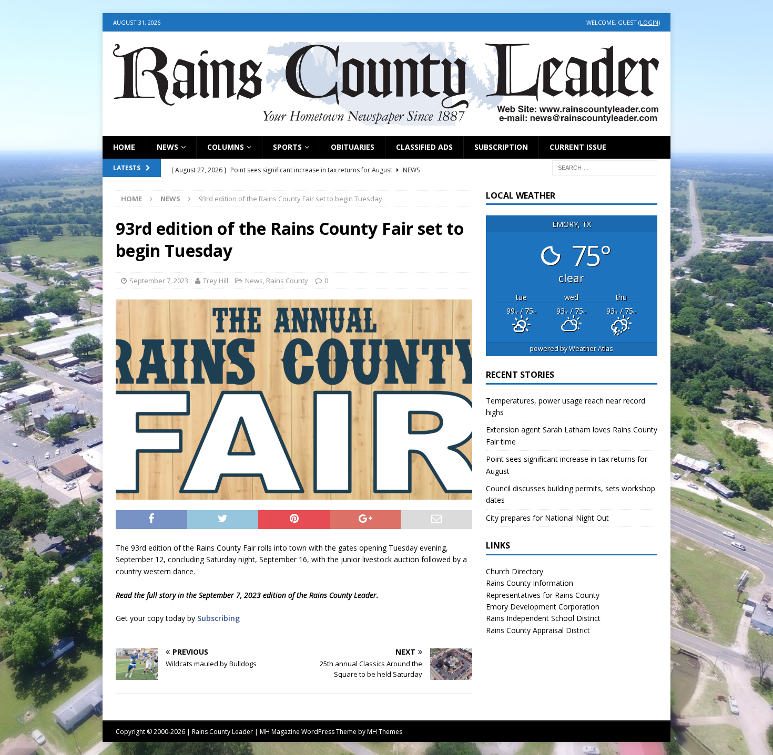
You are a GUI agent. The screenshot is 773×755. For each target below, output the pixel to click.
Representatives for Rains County (542, 595)
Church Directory (514, 571)
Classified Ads (424, 147)
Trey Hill (215, 280)
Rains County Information (529, 583)
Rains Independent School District (543, 618)
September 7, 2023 (158, 280)
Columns (225, 147)
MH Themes (384, 731)
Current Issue (578, 147)
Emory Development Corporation (542, 607)
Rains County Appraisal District (538, 630)
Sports (287, 147)
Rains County (287, 280)
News (167, 147)
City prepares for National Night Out (547, 518)
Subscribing (218, 618)
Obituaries (352, 147)
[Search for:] (604, 167)
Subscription (501, 147)
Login (649, 22)
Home (124, 147)
